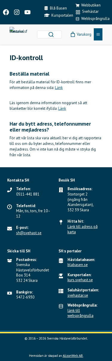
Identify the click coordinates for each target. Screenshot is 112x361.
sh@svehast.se (29, 232)
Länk (59, 87)
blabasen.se (77, 264)
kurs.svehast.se (80, 279)
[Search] (51, 34)
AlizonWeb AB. (73, 356)
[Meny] (98, 34)
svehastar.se (77, 295)
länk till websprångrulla (80, 313)
